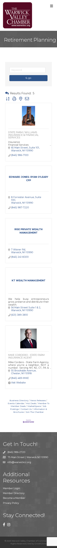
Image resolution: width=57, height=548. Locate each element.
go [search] (29, 78)
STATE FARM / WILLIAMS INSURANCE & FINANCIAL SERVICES (23, 135)
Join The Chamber (35, 412)
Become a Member (14, 498)
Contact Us (26, 409)
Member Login (11, 488)
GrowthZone (40, 543)
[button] (7, 93)
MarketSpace (34, 406)
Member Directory (14, 493)
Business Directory (19, 400)
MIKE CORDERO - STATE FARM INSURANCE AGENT (26, 356)
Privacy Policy (11, 503)
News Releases (38, 400)
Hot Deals (31, 403)
